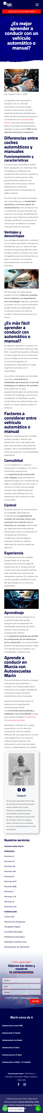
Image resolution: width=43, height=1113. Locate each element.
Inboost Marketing (25, 1102)
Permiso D (9, 902)
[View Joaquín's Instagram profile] (24, 790)
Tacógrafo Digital (12, 927)
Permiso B (9, 876)
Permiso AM (10, 871)
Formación (18, 1077)
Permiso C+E (10, 896)
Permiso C (9, 891)
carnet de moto (17, 720)
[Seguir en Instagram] (24, 1084)
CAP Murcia (29, 1074)
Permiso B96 (10, 886)
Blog (26, 1077)
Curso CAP (9, 917)
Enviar (35, 1001)
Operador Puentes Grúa (15, 942)
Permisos (9, 1077)
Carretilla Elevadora (13, 932)
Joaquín (11, 94)
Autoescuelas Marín (14, 846)
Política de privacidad (30, 998)
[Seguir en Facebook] (18, 1084)
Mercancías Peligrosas (14, 922)
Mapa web (21, 1080)
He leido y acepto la (22, 998)
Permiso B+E (10, 881)
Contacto (33, 1077)
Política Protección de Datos (20, 1105)
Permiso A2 (9, 866)
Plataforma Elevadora (14, 937)
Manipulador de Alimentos (16, 947)
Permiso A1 (9, 861)
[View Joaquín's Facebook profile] (19, 790)
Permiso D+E (10, 907)
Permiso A (9, 856)
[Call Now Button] (38, 1108)
